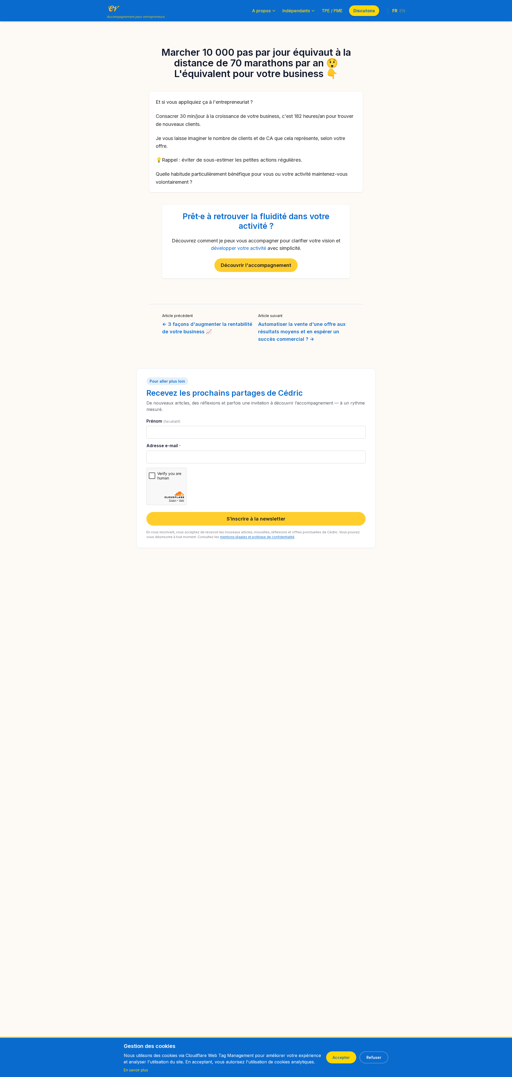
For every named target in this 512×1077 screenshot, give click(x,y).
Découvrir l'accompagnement (256, 265)
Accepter (341, 1057)
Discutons (364, 10)
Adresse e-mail (163, 445)
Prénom (163, 421)
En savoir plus (136, 1070)
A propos (261, 10)
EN (402, 10)
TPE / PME (332, 10)
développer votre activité (238, 248)
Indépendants (296, 10)
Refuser (373, 1057)
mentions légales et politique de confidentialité (257, 537)
